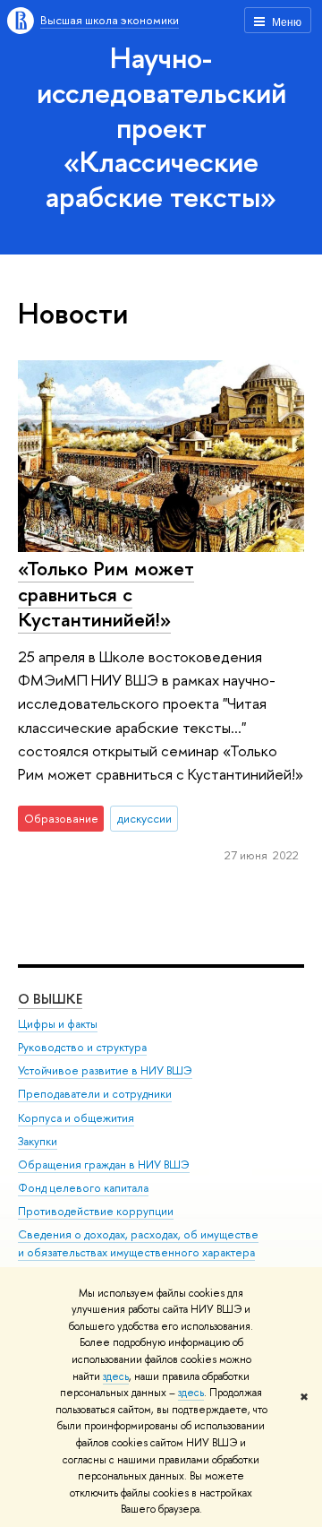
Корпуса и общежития (76, 1118)
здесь (116, 1376)
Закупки (37, 1141)
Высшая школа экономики (109, 20)
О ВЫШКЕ (50, 998)
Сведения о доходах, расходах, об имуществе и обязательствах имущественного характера (138, 1243)
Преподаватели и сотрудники (95, 1093)
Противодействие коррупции (96, 1211)
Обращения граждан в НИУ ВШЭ (104, 1164)
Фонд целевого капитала (83, 1187)
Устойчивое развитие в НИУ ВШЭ (105, 1070)
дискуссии (144, 818)
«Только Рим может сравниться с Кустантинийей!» (106, 594)
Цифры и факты (57, 1023)
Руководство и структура (82, 1047)
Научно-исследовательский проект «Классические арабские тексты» (161, 127)
